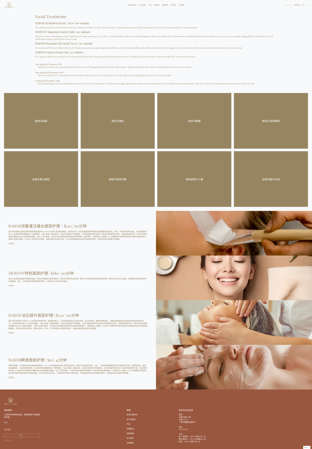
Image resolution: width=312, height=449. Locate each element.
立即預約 (130, 443)
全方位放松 (131, 419)
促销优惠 (130, 433)
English (305, 447)
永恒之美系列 (132, 414)
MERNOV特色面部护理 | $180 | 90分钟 (41, 273)
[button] (131, 5)
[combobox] (306, 447)
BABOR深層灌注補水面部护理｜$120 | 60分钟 (47, 225)
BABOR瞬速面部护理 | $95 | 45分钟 (37, 359)
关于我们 (130, 438)
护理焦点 (130, 429)
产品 (128, 424)
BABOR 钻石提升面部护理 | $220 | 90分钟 (43, 315)
